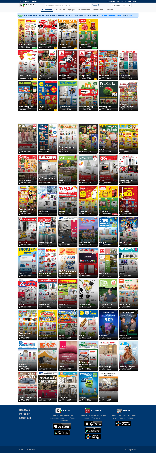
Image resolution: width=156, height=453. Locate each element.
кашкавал (112, 15)
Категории (25, 417)
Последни (24, 409)
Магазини (24, 413)
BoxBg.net (130, 449)
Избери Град (119, 5)
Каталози (29, 4)
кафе (119, 15)
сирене (104, 15)
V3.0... (131, 15)
